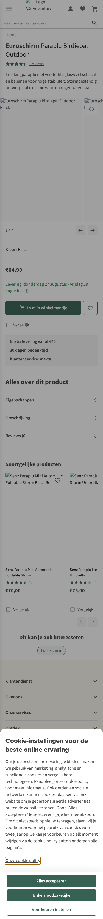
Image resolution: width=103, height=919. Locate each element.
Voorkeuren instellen (51, 910)
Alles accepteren (51, 881)
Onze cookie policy (22, 861)
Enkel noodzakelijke (51, 895)
